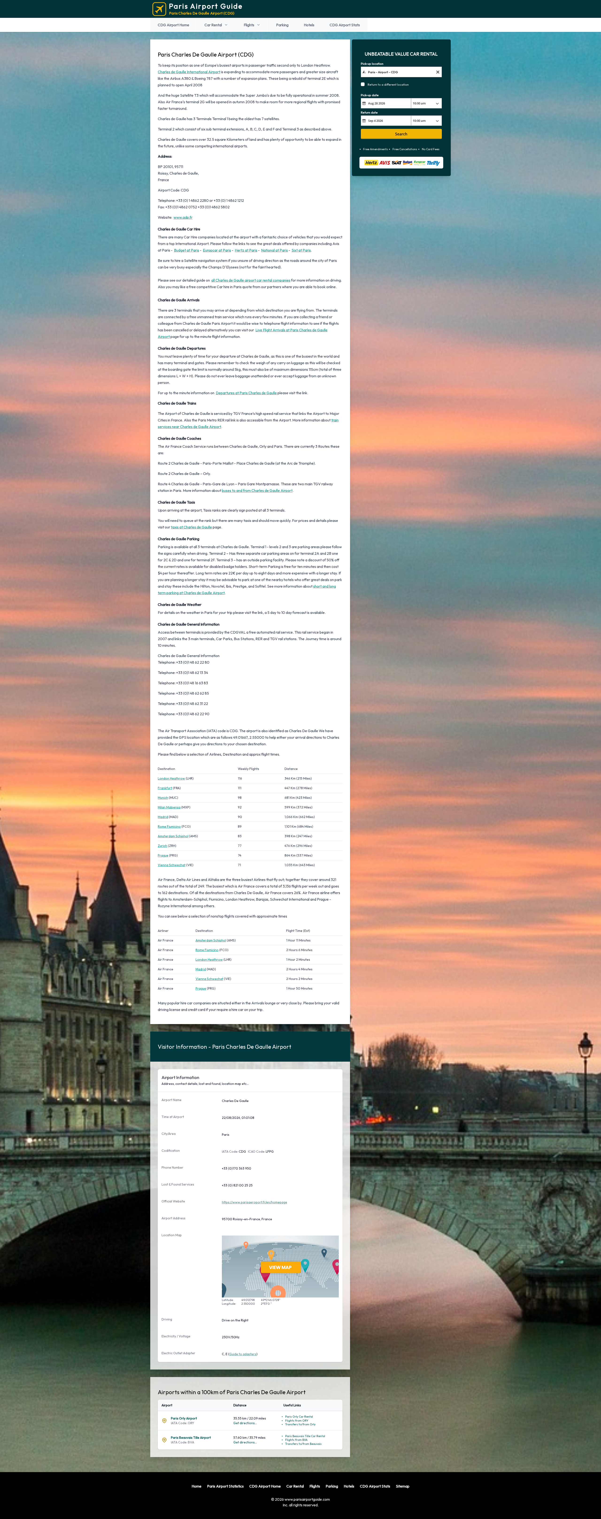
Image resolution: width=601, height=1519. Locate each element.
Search (401, 134)
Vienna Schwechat (171, 865)
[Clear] (438, 72)
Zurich (162, 846)
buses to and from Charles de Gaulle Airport (257, 490)
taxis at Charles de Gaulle (191, 527)
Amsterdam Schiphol (173, 836)
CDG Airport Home (173, 25)
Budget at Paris (186, 250)
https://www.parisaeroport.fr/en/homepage (254, 1202)
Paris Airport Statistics (225, 1486)
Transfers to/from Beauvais (303, 1444)
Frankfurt (165, 788)
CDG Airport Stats (345, 25)
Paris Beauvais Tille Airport (191, 1437)
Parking (282, 25)
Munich (163, 798)
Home (196, 1486)
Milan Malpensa (169, 807)
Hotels (309, 25)
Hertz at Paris (246, 250)
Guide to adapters (242, 1354)
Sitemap (402, 1486)
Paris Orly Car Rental (299, 1416)
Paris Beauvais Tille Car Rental (305, 1436)
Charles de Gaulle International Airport (189, 71)
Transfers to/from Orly (300, 1424)
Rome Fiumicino (169, 826)
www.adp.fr (183, 217)
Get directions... (245, 1423)
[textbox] (401, 72)
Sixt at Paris (301, 250)
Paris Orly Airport (184, 1418)
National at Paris (274, 250)
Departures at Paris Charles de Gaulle (246, 392)
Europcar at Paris (217, 250)
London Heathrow (171, 778)
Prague (163, 855)
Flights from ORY (296, 1420)
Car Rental (213, 25)
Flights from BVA (296, 1440)
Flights (249, 25)
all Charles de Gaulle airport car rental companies (250, 280)
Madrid (163, 817)
